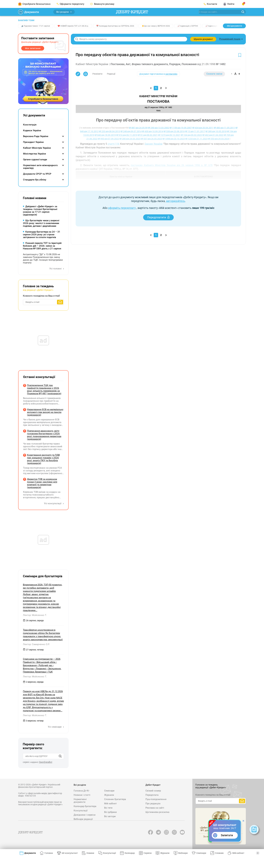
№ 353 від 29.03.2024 (218, 139)
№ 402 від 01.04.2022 (213, 135)
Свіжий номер (153, 790)
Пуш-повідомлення (155, 799)
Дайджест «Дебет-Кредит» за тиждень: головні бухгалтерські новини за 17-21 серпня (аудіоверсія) (40, 210)
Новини (90, 853)
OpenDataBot (45, 762)
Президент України (33, 142)
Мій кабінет (110, 803)
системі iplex (171, 74)
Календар (130, 853)
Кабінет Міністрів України (37, 148)
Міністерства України (34, 153)
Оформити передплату (72, 4)
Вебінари (183, 853)
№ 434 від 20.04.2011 (202, 128)
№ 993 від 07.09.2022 (108, 139)
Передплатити (156, 217)
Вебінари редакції (83, 819)
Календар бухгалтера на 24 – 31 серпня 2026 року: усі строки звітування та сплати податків (41, 234)
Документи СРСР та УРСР (37, 174)
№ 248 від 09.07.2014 (131, 131)
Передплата (151, 795)
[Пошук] (60, 756)
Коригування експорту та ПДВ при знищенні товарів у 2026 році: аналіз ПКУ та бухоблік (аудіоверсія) (43, 459)
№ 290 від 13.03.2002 (158, 128)
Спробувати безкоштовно (36, 4)
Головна (48, 853)
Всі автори (110, 816)
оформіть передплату (122, 207)
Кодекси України (32, 130)
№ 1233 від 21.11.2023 (196, 139)
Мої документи (234, 26)
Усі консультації (53, 503)
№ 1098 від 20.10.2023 (174, 139)
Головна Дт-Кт (81, 790)
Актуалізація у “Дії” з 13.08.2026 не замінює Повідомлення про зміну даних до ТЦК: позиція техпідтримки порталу (43, 258)
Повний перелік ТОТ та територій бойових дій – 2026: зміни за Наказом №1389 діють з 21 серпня (42, 246)
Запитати (227, 835)
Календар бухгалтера (85, 806)
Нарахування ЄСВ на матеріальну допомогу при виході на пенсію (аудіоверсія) (45, 412)
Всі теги (108, 807)
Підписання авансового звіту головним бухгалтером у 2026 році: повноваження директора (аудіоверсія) (44, 434)
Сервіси (148, 853)
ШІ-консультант (70, 853)
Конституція (29, 124)
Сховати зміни (214, 73)
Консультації (81, 810)
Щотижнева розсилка (157, 812)
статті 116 (113, 143)
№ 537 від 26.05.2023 (151, 139)
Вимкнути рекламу (104, 4)
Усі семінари (55, 726)
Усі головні (55, 268)
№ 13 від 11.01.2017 (195, 131)
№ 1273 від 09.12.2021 (169, 135)
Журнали (109, 795)
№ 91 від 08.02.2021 (148, 135)
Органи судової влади (35, 159)
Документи (31, 12)
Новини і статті (82, 795)
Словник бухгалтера (115, 799)
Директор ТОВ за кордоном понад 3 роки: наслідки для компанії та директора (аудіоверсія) (42, 483)
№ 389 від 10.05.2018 (216, 131)
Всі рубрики (110, 812)
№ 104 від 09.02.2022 (191, 135)
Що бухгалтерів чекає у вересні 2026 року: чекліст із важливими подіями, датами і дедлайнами (41, 223)
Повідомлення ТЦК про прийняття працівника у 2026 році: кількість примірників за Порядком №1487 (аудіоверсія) (44, 389)
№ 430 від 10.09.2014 (152, 131)
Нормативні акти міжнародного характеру (40, 166)
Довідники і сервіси (84, 814)
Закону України (153, 143)
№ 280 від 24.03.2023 (130, 139)
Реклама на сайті (154, 807)
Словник (219, 853)
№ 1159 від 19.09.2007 (181, 128)
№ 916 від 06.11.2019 (126, 135)
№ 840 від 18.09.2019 (105, 135)
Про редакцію (152, 803)
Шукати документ (203, 39)
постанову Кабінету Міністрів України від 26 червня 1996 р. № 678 (172, 165)
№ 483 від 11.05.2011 (224, 128)
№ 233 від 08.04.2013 (109, 131)
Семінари (109, 790)
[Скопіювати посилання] (78, 74)
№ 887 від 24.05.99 (138, 128)
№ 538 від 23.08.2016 (174, 131)
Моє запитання (32, 48)
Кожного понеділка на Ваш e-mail (41, 295)
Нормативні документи (80, 800)
